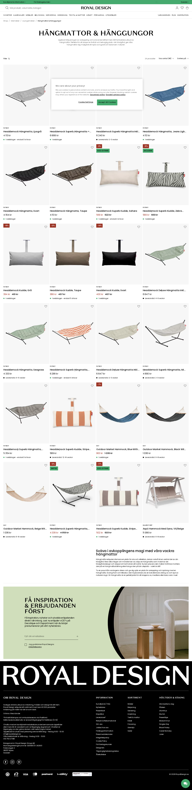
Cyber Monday (165, 731)
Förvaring (132, 724)
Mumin (162, 714)
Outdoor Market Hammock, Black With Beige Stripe (164, 449)
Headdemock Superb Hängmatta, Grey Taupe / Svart (22, 449)
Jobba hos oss (102, 727)
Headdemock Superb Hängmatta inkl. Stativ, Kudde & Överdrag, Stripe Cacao (117, 131)
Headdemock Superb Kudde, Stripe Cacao (115, 529)
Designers (100, 748)
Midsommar (164, 721)
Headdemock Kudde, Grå (17, 290)
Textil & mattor (134, 717)
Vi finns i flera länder (11, 713)
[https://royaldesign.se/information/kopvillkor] (82, 774)
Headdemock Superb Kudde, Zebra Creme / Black (162, 211)
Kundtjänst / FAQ (103, 704)
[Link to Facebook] (5, 762)
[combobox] (185, 2)
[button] (185, 2)
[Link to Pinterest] (19, 762)
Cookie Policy (101, 741)
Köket (130, 721)
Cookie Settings (85, 102)
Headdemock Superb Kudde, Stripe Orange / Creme (69, 449)
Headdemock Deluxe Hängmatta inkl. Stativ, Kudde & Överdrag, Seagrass (163, 290)
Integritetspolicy (102, 738)
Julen (161, 734)
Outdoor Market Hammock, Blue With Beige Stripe (117, 449)
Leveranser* (101, 717)
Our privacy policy (97, 95)
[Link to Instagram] (12, 762)
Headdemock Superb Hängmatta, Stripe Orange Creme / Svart (69, 370)
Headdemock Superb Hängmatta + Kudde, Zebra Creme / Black (70, 131)
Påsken (162, 707)
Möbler (130, 704)
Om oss (99, 724)
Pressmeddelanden (104, 734)
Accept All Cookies (107, 102)
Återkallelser (101, 754)
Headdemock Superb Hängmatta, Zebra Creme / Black (69, 529)
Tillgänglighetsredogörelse (107, 751)
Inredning (132, 714)
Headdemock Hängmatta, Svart (21, 211)
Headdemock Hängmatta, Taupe (68, 211)
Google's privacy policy (116, 95)
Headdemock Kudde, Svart (111, 290)
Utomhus (163, 711)
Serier (130, 731)
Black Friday (164, 727)
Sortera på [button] (181, 58)
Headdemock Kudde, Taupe (65, 290)
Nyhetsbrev (100, 707)
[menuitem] (7, 15)
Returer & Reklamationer (106, 721)
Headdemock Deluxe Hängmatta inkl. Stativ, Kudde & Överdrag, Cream (117, 370)
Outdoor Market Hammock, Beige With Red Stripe (25, 529)
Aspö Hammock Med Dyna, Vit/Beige (163, 529)
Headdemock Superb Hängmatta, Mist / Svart (164, 370)
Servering (131, 711)
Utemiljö (131, 727)
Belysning (132, 707)
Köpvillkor (100, 714)
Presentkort (100, 711)
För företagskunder (104, 744)
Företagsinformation (104, 731)
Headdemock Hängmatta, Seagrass (23, 370)
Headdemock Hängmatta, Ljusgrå (22, 131)
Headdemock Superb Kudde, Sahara (116, 211)
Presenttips (163, 717)
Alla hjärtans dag (166, 704)
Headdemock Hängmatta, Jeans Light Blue (164, 131)
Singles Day (164, 724)
